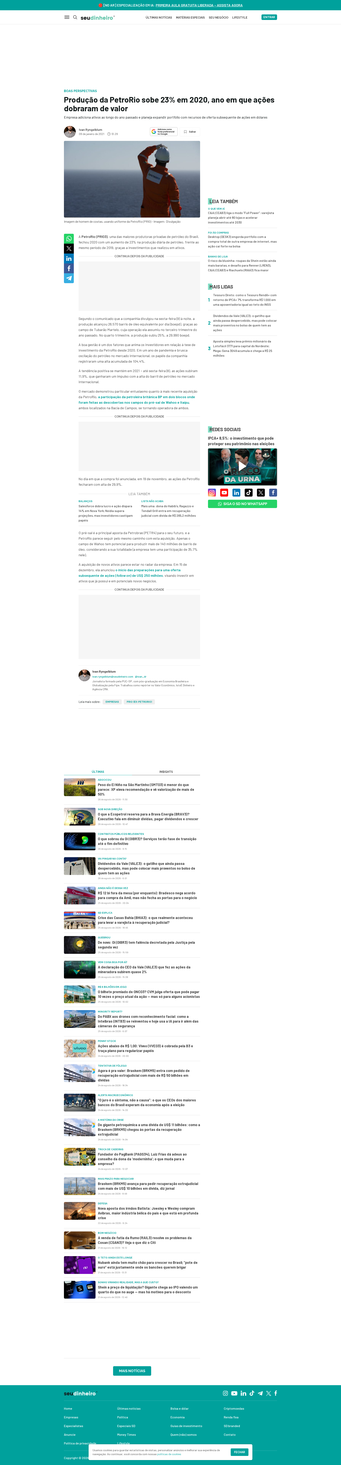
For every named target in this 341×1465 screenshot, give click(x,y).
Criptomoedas (234, 1408)
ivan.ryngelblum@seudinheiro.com (112, 676)
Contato (230, 1434)
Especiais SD (126, 1426)
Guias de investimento (186, 1426)
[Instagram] (225, 1393)
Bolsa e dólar (179, 1408)
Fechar (239, 1452)
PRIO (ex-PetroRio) (139, 701)
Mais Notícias (132, 1371)
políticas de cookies (169, 1454)
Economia (177, 1417)
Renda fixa (231, 1417)
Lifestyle (123, 1443)
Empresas (112, 701)
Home (68, 1408)
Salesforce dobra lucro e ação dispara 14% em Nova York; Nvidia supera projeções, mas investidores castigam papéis (106, 513)
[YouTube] (234, 1393)
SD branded (232, 1426)
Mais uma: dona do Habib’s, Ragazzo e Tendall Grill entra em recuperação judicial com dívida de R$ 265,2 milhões (168, 510)
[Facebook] (275, 1393)
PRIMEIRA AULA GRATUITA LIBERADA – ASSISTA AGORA (199, 5)
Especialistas (73, 1426)
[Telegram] (260, 1393)
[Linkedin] (243, 1393)
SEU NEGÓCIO (218, 17)
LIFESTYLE (239, 17)
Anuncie (70, 1434)
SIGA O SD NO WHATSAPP (245, 504)
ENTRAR (269, 17)
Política (122, 1417)
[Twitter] (268, 1393)
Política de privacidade (80, 1443)
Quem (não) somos (183, 1434)
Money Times (126, 1434)
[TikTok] (251, 1393)
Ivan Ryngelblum (90, 129)
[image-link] (80, 787)
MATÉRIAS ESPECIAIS (190, 17)
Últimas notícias (129, 1408)
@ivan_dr (140, 676)
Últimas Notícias (159, 17)
